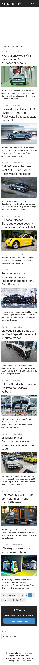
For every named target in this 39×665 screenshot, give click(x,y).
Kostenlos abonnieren (19, 621)
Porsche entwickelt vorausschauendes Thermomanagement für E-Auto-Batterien (19, 278)
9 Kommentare (16, 52)
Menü (35, 3)
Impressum (13, 655)
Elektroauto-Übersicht (14, 653)
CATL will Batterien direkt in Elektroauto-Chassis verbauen (19, 387)
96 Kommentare (16, 162)
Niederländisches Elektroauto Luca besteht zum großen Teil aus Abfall (18, 223)
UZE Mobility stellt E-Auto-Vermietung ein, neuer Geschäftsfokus (18, 498)
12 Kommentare (16, 545)
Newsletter (28, 653)
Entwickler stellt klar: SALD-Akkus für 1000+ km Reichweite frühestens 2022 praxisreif (19, 114)
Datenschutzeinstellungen (16, 658)
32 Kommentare (16, 327)
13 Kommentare (16, 105)
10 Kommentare (16, 216)
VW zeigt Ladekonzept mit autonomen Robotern (18, 550)
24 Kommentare (16, 380)
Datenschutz (24, 655)
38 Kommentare (16, 434)
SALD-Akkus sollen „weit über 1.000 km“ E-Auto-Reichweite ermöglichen (17, 170)
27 (10, 600)
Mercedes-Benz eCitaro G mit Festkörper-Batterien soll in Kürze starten (19, 334)
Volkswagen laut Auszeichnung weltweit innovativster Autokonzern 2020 (18, 443)
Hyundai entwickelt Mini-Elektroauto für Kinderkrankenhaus (17, 59)
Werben (30, 658)
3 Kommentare (16, 491)
